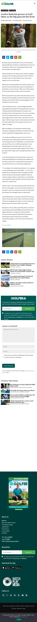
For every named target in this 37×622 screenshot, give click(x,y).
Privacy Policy (11, 317)
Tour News (12, 10)
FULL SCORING (6, 225)
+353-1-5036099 (6, 539)
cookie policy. (24, 616)
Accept (19, 619)
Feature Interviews (14, 387)
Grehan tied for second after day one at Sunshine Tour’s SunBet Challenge (22, 264)
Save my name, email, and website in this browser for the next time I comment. (18, 356)
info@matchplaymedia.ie (12, 541)
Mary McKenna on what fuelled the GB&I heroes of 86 (22, 385)
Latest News (4, 10)
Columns (12, 279)
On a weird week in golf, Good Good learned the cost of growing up (21, 277)
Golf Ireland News (14, 286)
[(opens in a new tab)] (18, 493)
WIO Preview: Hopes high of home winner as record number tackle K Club (22, 270)
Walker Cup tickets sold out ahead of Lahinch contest (21, 283)
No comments (27, 20)
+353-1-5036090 (8, 537)
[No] (35, 617)
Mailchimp (19, 317)
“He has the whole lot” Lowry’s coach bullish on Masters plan (21, 401)
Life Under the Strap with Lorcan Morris (22, 390)
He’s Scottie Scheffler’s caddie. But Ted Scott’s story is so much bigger (22, 395)
